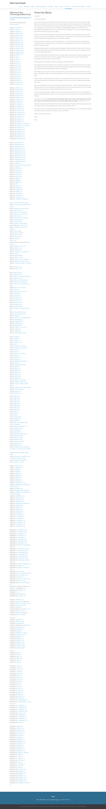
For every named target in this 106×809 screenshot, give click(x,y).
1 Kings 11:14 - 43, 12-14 (20, 327)
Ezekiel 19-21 (18, 479)
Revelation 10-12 (22, 777)
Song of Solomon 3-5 (20, 312)
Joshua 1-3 (18, 163)
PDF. (18, 24)
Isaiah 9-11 (17, 366)
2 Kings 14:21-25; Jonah (20, 346)
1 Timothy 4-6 (21, 760)
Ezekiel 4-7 (18, 471)
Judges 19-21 (18, 191)
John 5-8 (19, 675)
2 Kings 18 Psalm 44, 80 (20, 381)
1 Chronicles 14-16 (20, 522)
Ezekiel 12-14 (18, 475)
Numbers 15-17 (21, 127)
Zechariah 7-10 (22, 595)
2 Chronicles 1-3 (21, 533)
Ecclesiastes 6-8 (18, 321)
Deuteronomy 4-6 (19, 144)
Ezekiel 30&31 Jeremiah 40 (23, 490)
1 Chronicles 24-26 (22, 530)
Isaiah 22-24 (17, 374)
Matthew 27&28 (20, 648)
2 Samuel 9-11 (18, 250)
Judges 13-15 (18, 187)
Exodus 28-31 (19, 95)
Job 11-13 (18, 61)
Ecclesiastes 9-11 (18, 323)
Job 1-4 (18, 56)
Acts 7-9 (19, 686)
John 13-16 (20, 679)
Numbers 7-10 (20, 121)
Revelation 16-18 (22, 781)
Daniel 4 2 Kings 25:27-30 (24, 563)
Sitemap (46, 806)
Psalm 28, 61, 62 (17, 272)
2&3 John (20, 769)
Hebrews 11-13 (21, 750)
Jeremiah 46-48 (20, 499)
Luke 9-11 (19, 666)
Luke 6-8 (18, 662)
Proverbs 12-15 (18, 299)
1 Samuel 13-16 (19, 197)
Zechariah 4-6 (21, 594)
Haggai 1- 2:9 (13, 588)
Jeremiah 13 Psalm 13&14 (20, 433)
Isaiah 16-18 (17, 370)
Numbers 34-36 (20, 138)
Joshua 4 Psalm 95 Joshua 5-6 (23, 165)
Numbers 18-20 (20, 129)
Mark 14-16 (19, 658)
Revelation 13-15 (22, 779)
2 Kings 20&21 (17, 417)
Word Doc (12, 24)
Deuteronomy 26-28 (20, 157)
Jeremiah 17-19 (18, 445)
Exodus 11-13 (19, 84)
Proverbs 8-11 (17, 297)
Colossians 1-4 (21, 743)
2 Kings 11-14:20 (18, 342)
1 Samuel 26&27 (18, 219)
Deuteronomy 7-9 (19, 146)
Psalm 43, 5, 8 (18, 268)
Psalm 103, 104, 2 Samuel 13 (21, 259)
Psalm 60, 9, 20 (18, 248)
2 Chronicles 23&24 (23, 552)
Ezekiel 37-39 (19, 507)
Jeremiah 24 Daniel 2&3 (20, 460)
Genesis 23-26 (19, 40)
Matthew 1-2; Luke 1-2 (22, 632)
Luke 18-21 (20, 671)
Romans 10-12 (20, 730)
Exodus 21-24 (19, 91)
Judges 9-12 (18, 182)
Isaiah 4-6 (16, 363)
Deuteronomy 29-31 (20, 159)
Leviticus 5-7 (19, 104)
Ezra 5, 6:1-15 (19, 601)
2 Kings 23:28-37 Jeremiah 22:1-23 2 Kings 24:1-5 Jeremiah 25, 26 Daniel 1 (20, 448)
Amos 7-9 (16, 351)
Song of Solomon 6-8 (20, 314)
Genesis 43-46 (20, 52)
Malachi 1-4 (19, 631)
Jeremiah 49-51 (20, 501)
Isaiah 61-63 (16, 407)
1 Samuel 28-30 (18, 221)
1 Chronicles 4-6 (20, 516)
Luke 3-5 (18, 660)
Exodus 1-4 (19, 78)
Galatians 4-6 (21, 696)
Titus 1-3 (20, 762)
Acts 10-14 (20, 688)
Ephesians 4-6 (21, 739)
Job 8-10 (18, 59)
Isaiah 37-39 (17, 391)
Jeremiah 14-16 (18, 443)
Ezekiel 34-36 (19, 505)
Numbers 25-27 (21, 133)
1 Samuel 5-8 (18, 193)
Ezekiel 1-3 (18, 469)
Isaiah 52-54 (16, 401)
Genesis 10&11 (19, 33)
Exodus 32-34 (19, 97)
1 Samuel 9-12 (19, 195)
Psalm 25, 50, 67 (18, 439)
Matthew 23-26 (20, 646)
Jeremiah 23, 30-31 (20, 482)
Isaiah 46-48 (16, 398)
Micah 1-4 (16, 411)
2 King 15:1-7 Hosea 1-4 (20, 353)
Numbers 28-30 (21, 135)
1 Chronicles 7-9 (20, 518)
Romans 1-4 (21, 722)
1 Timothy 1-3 (21, 758)
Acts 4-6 (19, 684)
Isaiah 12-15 (17, 368)
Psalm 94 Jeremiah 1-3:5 (20, 426)
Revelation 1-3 (21, 771)
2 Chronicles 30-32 (23, 558)
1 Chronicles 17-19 (20, 524)
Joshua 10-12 (18, 169)
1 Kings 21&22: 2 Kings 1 (20, 332)
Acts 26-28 (20, 735)
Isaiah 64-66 (16, 409)
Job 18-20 (18, 65)
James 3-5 (20, 692)
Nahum (16, 415)
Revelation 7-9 (21, 775)
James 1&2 (20, 690)
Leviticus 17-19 (20, 112)
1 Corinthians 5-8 (22, 707)
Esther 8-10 (19, 612)
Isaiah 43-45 (16, 396)
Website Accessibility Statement (58, 806)
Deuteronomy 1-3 (19, 142)
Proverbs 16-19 (18, 300)
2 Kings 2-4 (16, 336)
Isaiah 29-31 (17, 378)
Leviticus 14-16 (20, 110)
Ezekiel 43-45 (19, 511)
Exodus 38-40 (20, 101)
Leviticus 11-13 (20, 108)
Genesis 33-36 (19, 46)
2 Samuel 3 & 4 (24, 225)
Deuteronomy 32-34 (20, 161)
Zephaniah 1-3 (17, 418)
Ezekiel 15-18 (18, 477)
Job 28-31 (18, 71)
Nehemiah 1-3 (20, 619)
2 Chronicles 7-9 (21, 537)
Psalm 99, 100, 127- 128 (20, 291)
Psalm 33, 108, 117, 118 (20, 246)
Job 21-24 (18, 67)
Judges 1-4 (18, 178)
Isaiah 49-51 (16, 400)
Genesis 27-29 (19, 42)
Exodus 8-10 (19, 82)
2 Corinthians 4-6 (22, 716)
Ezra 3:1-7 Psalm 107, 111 (24, 579)
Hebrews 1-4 (20, 745)
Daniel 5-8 (20, 565)
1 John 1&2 (20, 765)
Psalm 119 (20, 577)
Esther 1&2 (18, 607)
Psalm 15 (16, 233)
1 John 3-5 (20, 767)
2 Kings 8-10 (17, 340)
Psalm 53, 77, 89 (18, 437)
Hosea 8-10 (17, 357)
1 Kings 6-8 (17, 315)
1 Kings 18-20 (17, 331)
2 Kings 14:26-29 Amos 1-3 (21, 348)
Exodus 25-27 (19, 93)
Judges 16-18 (18, 189)
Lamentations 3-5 (20, 496)
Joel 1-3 (16, 344)
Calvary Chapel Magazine (53, 799)
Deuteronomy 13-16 (19, 150)
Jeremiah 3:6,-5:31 (18, 428)
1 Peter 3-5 (20, 754)
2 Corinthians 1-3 (22, 715)
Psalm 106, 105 (18, 236)
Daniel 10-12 (21, 571)
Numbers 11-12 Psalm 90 (23, 123)
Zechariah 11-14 (20, 599)
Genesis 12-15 (19, 35)
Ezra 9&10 (12, 617)
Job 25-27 (18, 69)
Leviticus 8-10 (20, 106)
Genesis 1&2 (18, 27)
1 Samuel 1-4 (18, 186)
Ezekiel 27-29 (19, 488)
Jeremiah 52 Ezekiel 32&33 (23, 503)
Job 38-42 (18, 76)
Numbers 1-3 (19, 118)
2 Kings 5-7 (17, 338)
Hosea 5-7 (16, 355)
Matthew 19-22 (20, 644)
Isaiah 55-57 (16, 403)
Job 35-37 (18, 74)
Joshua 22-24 (18, 176)
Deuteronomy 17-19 (20, 152)
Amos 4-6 (16, 349)
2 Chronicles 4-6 (21, 535)
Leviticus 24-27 (20, 116)
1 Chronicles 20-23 (20, 526)
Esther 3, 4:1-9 (26, 609)
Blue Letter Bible (40, 799)
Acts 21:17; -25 (20, 733)
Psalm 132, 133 (18, 234)
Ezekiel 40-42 (19, 509)
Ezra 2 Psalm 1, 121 (23, 575)
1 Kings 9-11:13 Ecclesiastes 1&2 (22, 317)
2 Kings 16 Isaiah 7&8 (19, 364)
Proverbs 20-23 (18, 302)
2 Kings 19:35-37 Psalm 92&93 (22, 387)
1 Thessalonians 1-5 (22, 700)
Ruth (16, 184)
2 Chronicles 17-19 (22, 543)
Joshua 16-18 (18, 172)
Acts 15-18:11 (20, 698)
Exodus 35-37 (19, 99)
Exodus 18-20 (19, 89)
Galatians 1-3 (20, 694)
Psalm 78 (16, 231)
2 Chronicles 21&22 (23, 550)
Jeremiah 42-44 (20, 498)
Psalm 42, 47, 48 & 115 (23, 548)
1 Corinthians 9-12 (22, 709)
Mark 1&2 (12, 651)
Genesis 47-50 (20, 54)
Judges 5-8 (18, 180)
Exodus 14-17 (19, 88)
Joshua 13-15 (18, 170)
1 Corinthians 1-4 (21, 705)
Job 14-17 (18, 63)
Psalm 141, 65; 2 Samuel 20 (20, 280)
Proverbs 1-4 (17, 293)
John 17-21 (20, 681)
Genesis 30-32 (19, 44)
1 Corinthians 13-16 (22, 711)
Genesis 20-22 (19, 39)
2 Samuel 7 (17, 238)
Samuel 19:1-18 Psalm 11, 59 (20, 202)
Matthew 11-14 (20, 640)
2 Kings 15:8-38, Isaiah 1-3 (21, 361)
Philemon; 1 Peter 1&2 (23, 752)
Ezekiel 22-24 (18, 481)
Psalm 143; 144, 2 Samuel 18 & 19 (22, 276)
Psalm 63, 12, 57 (18, 216)
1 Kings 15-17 (17, 329)
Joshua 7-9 (18, 167)
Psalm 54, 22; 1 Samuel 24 (20, 214)
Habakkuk (16, 420)
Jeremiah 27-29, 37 (18, 462)
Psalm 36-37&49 (18, 435)
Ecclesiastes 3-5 (18, 319)
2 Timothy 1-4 (21, 764)
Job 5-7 (18, 57)
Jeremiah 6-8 (17, 430)
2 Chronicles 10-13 (22, 539)
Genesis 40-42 (20, 50)
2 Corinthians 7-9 (22, 718)
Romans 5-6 (20, 726)
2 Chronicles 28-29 (23, 556)
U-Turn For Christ (65, 799)
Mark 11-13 (19, 656)
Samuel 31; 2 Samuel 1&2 (20, 223)
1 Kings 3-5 (16, 289)
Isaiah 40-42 (17, 393)
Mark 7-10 (19, 654)
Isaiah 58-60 (16, 405)
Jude (24, 769)
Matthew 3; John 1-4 (21, 634)
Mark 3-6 (18, 652)
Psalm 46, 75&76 (18, 389)
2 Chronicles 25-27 (23, 554)
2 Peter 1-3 (20, 756)
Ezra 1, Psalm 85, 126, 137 (24, 573)
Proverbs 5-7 (17, 295)
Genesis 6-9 (18, 31)
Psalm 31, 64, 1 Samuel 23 (20, 212)
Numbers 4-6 (20, 120)
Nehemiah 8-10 (20, 627)
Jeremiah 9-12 (17, 432)
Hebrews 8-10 (21, 749)
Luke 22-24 (20, 673)
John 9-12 (19, 677)
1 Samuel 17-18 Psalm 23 (21, 199)
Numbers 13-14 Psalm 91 (23, 125)
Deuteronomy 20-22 (19, 153)
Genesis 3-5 (18, 29)
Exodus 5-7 (19, 80)
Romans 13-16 (21, 732)
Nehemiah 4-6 (20, 623)
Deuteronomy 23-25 (20, 155)
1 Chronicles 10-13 (20, 520)
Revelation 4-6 (21, 773)
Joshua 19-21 (18, 174)
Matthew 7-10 (20, 638)
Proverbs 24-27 (18, 304)
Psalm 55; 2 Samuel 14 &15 (21, 261)
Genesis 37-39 (19, 48)
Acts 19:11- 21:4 (22, 713)
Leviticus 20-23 (20, 114)
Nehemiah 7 (27, 625)
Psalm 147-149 (20, 621)
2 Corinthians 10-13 (22, 720)
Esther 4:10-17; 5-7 (20, 611)
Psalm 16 (12, 240)
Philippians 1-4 (21, 741)
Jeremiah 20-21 (19, 467)
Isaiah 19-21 (17, 372)
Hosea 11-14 (17, 359)
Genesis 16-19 (19, 37)
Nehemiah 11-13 (20, 629)
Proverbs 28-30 (18, 306)
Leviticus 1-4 (19, 103)
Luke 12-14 (20, 668)
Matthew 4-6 (19, 636)
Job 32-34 (18, 72)
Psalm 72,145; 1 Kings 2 (20, 287)
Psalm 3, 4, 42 (18, 267)
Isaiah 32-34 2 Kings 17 (20, 380)
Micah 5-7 (16, 413)
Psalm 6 (16, 255)
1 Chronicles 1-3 (20, 514)
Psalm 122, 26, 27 (18, 278)
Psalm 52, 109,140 (18, 210)
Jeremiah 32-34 (19, 465)
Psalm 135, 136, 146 (21, 605)
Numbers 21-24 (21, 131)
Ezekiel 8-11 (18, 473)
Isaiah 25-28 (17, 376)
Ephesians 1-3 (20, 737)
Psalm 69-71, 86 (17, 274)
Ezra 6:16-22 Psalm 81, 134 (22, 603)
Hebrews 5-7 (20, 747)
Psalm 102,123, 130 (19, 441)
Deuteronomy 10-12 (20, 148)
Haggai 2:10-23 (22, 590)
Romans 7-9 (20, 728)
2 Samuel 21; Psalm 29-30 (20, 282)
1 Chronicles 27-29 (22, 531)
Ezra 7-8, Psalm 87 (20, 614)
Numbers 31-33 (21, 137)
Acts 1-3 (19, 683)
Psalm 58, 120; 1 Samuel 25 (21, 218)
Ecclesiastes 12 (18, 325)
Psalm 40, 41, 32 (18, 257)
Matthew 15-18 (20, 642)
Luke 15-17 (20, 669)
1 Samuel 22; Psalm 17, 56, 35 (21, 208)
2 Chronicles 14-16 (22, 541)
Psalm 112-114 (21, 580)
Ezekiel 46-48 (19, 513)
